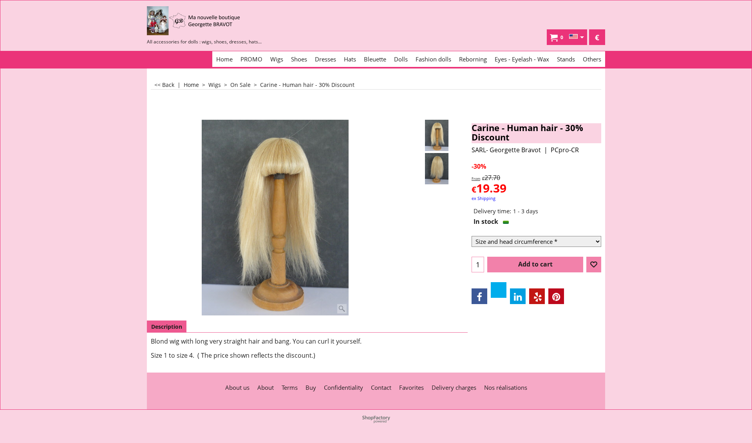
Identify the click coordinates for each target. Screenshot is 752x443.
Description (166, 326)
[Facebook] (479, 296)
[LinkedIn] (518, 296)
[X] (498, 290)
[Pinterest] (556, 296)
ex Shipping (483, 198)
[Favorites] (593, 264)
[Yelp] (537, 296)
